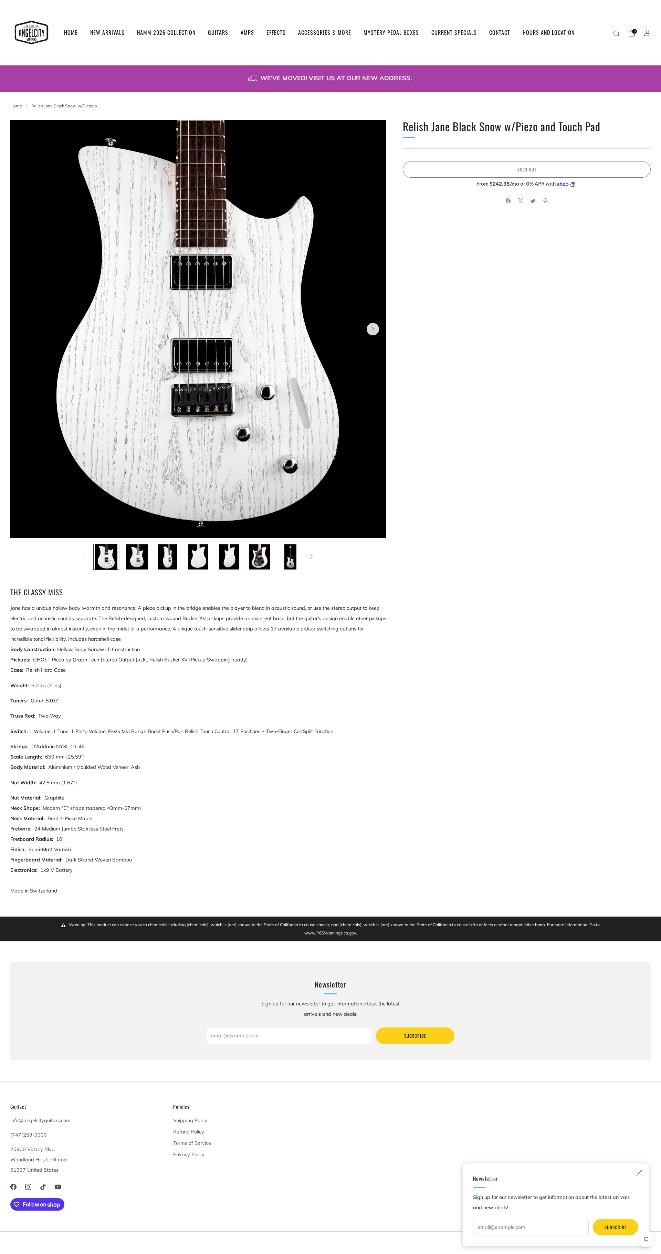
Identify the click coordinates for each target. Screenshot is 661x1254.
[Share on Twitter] (533, 201)
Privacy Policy (188, 1154)
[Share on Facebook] (508, 201)
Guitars (218, 32)
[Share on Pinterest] (545, 201)
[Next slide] (373, 329)
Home (71, 32)
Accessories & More (324, 32)
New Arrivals (107, 32)
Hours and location (549, 32)
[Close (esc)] (639, 1172)
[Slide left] (85, 557)
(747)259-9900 (28, 1135)
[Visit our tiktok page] (42, 1186)
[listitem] (330, 78)
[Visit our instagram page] (28, 1186)
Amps (247, 32)
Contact (499, 32)
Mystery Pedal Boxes (391, 32)
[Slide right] (311, 557)
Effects (276, 32)
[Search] (616, 33)
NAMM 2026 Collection (166, 32)
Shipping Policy (190, 1120)
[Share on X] (520, 201)
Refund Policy (188, 1132)
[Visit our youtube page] (58, 1186)
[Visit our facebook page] (13, 1186)
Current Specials (454, 32)
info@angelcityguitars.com (40, 1120)
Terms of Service (192, 1143)
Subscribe (616, 1227)
